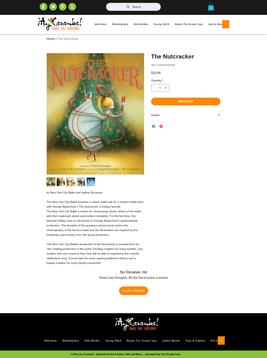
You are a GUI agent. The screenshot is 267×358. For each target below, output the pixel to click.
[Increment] (166, 87)
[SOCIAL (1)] (53, 7)
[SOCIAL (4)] (43, 7)
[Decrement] (154, 87)
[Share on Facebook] (153, 126)
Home (51, 38)
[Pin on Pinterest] (161, 126)
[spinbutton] (160, 87)
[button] (211, 7)
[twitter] (72, 7)
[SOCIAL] (62, 7)
